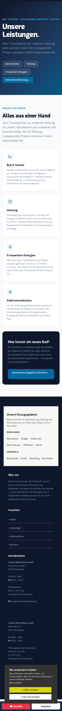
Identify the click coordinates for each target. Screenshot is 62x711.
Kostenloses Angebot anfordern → (30, 374)
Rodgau (24, 438)
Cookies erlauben (30, 690)
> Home (12, 519)
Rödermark (36, 438)
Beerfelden (47, 458)
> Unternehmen (16, 536)
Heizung (31, 64)
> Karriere (13, 544)
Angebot (46, 706)
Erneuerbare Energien (16, 72)
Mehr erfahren (15, 683)
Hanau (39, 445)
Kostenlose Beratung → (17, 80)
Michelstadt (12, 458)
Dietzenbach (13, 438)
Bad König (35, 458)
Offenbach (28, 445)
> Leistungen (14, 528)
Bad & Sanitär (12, 64)
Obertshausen (14, 445)
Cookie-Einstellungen (30, 697)
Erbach (24, 458)
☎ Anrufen (16, 706)
